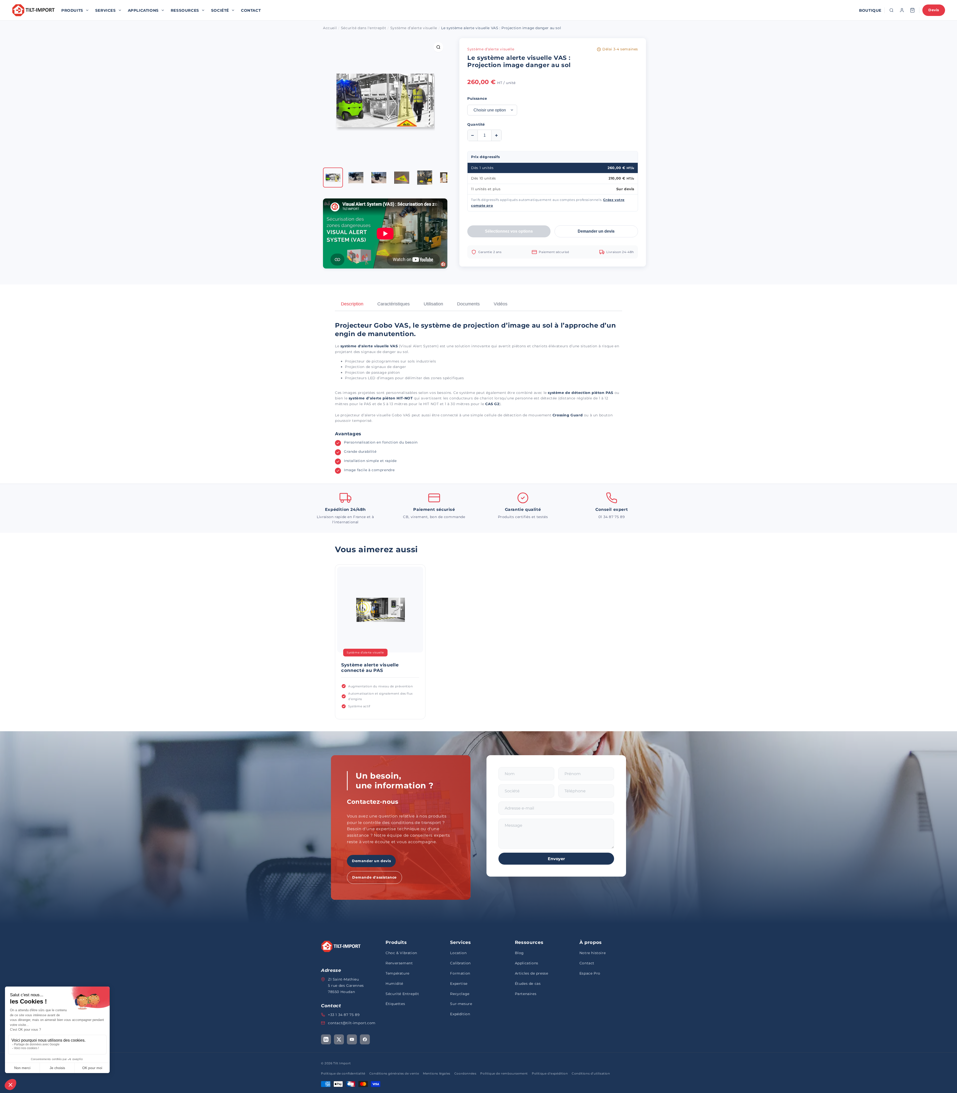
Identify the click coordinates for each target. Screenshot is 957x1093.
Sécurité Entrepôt (402, 994)
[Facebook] (365, 1039)
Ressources (185, 10)
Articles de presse (531, 973)
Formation (460, 973)
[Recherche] (891, 10)
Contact (251, 10)
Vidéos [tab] (500, 303)
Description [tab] (352, 303)
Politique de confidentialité (343, 1073)
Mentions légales (436, 1073)
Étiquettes (395, 1004)
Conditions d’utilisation (591, 1073)
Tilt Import (342, 1063)
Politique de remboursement (504, 1073)
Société (220, 10)
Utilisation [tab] (433, 303)
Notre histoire (592, 953)
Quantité (476, 124)
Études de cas (528, 983)
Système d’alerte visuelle (490, 49)
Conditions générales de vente (394, 1073)
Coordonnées (465, 1073)
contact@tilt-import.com (352, 1023)
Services (105, 10)
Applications (143, 10)
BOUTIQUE (870, 10)
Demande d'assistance (374, 877)
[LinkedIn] (326, 1039)
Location (458, 953)
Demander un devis (596, 231)
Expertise (458, 983)
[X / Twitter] (339, 1039)
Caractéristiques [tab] (393, 303)
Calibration (460, 963)
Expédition (460, 1014)
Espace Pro (589, 973)
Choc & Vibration (401, 953)
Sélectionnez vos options (509, 231)
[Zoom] (438, 47)
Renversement (399, 963)
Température (397, 973)
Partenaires (526, 994)
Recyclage (459, 994)
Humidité (394, 983)
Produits (72, 10)
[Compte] (902, 10)
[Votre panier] (912, 10)
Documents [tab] (468, 303)
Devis (933, 10)
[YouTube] (352, 1039)
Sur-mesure (461, 1004)
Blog (519, 953)
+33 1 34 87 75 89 (344, 1014)
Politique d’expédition (550, 1073)
